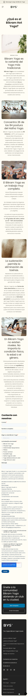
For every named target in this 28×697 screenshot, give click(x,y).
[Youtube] (7, 670)
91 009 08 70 (6, 666)
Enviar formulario (14, 611)
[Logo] (14, 7)
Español (5, 679)
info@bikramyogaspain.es (10, 662)
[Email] (11, 670)
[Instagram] (4, 670)
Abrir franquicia (14, 605)
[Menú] (2, 7)
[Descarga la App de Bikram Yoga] (14, 2)
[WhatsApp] (14, 670)
